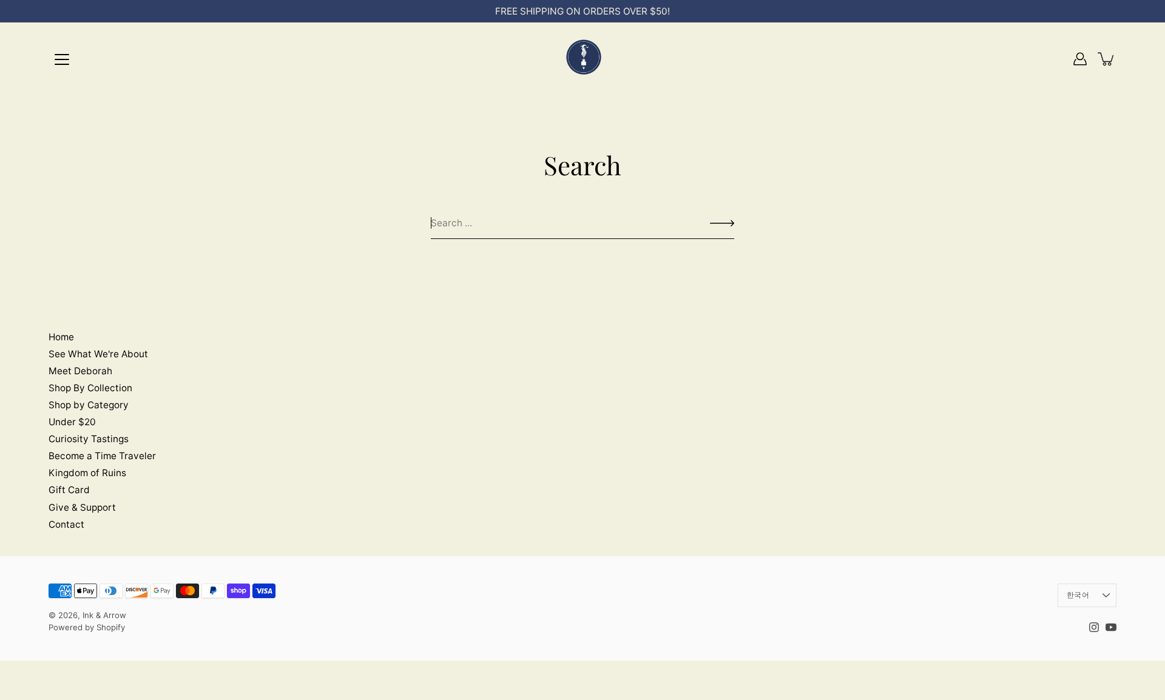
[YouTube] (1111, 627)
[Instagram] (1094, 627)
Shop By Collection (90, 388)
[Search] (722, 223)
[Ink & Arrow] (582, 59)
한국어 (1078, 594)
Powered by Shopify (87, 627)
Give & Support (82, 507)
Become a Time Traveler (102, 456)
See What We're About (98, 354)
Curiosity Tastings (89, 439)
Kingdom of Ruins (87, 473)
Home (61, 337)
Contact (66, 524)
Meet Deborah (80, 371)
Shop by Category (89, 405)
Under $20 (72, 422)
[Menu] (62, 59)
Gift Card (69, 490)
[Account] (1080, 59)
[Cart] (1106, 59)
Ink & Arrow (104, 615)
